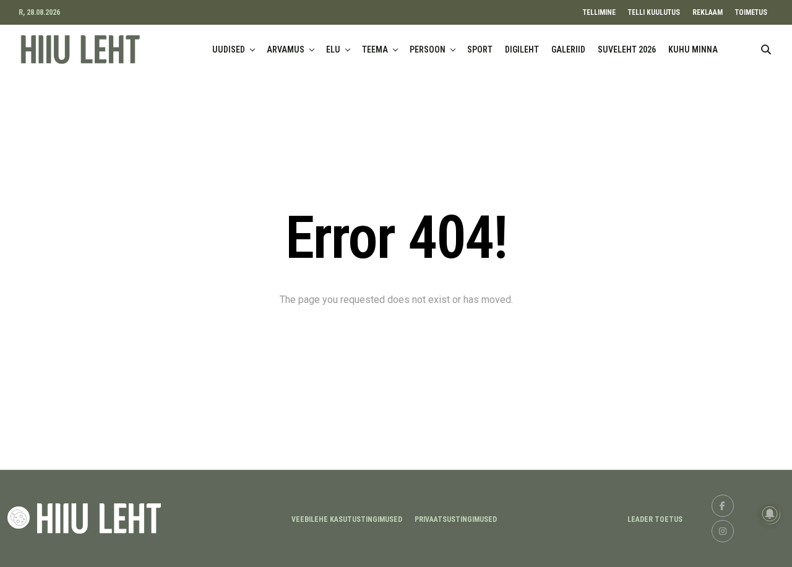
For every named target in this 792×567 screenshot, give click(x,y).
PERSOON (428, 49)
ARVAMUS (285, 49)
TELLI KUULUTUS (654, 12)
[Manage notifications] (770, 514)
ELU (333, 49)
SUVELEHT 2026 (627, 49)
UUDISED (228, 49)
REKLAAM (707, 12)
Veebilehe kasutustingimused (346, 519)
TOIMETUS (751, 12)
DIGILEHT (522, 49)
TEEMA (375, 49)
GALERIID (568, 49)
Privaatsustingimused (456, 519)
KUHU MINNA (693, 49)
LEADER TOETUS (654, 519)
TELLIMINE (599, 12)
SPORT (480, 49)
